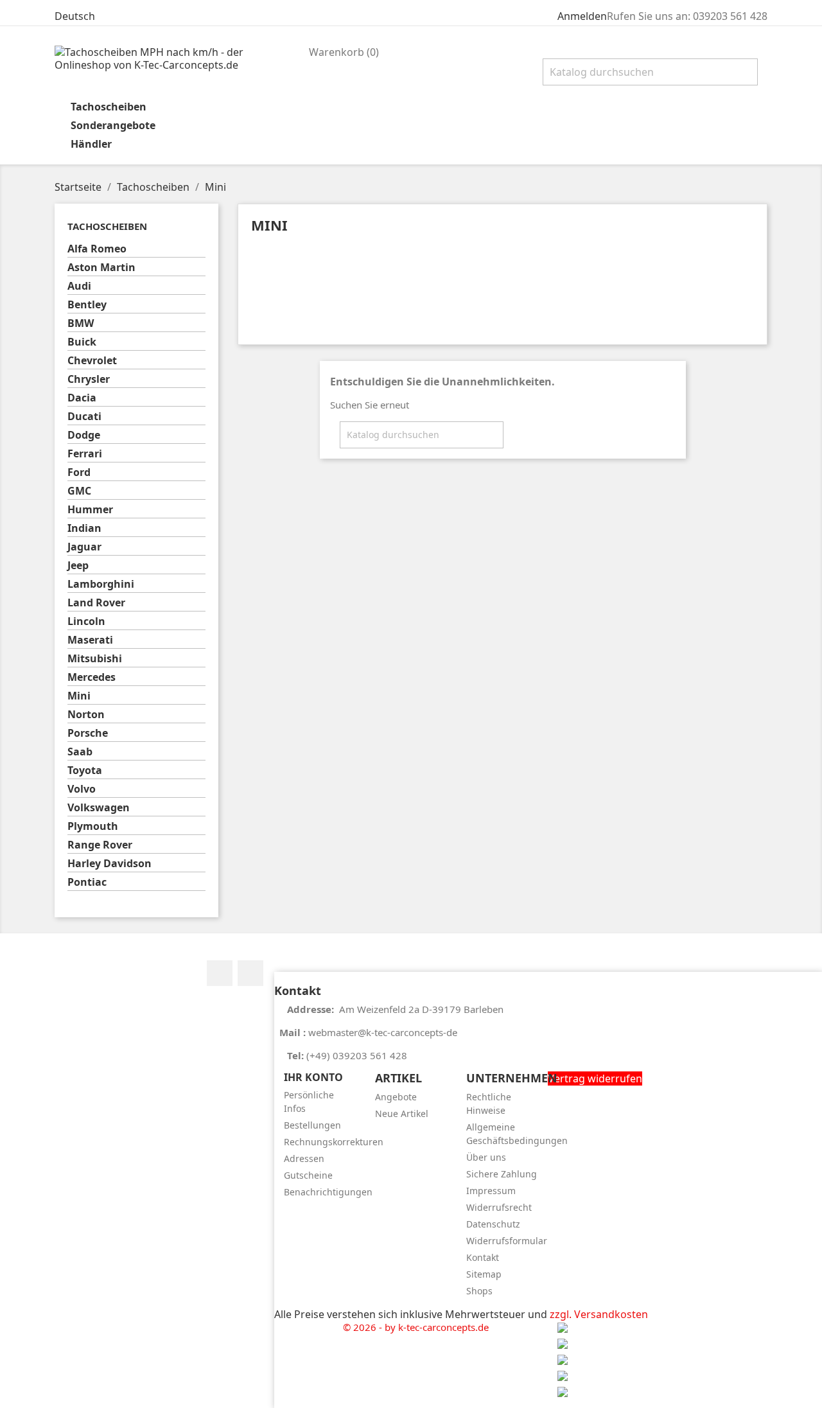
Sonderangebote (113, 125)
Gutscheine (308, 1175)
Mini (79, 696)
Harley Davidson (109, 863)
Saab (79, 752)
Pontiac (87, 882)
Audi (79, 286)
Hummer (90, 509)
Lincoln (86, 621)
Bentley (87, 305)
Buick (81, 342)
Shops (479, 1291)
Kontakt (482, 1257)
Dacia (81, 398)
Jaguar (84, 547)
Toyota (84, 770)
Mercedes (91, 677)
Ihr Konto (313, 1077)
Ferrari (84, 454)
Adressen (304, 1158)
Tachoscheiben (108, 107)
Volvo (81, 789)
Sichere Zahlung (501, 1174)
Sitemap (484, 1274)
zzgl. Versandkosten (599, 1314)
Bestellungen (312, 1125)
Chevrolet (92, 360)
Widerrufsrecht (499, 1207)
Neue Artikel (401, 1113)
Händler (91, 144)
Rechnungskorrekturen (333, 1142)
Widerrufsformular (506, 1241)
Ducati (84, 416)
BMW (80, 323)
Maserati (90, 640)
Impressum (491, 1190)
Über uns (486, 1157)
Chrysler (88, 379)
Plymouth (92, 826)
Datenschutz (493, 1224)
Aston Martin (101, 267)
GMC (79, 491)
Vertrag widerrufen (595, 1078)
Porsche (87, 733)
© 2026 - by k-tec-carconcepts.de (416, 1327)
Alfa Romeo (97, 249)
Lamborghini (100, 584)
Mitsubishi (94, 658)
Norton (86, 714)
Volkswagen (98, 807)
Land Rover (96, 603)
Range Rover (99, 845)
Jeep (78, 565)
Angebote (396, 1097)
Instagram (250, 973)
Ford (79, 472)
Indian (84, 528)
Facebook (219, 973)
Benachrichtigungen (328, 1192)
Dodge (83, 435)
